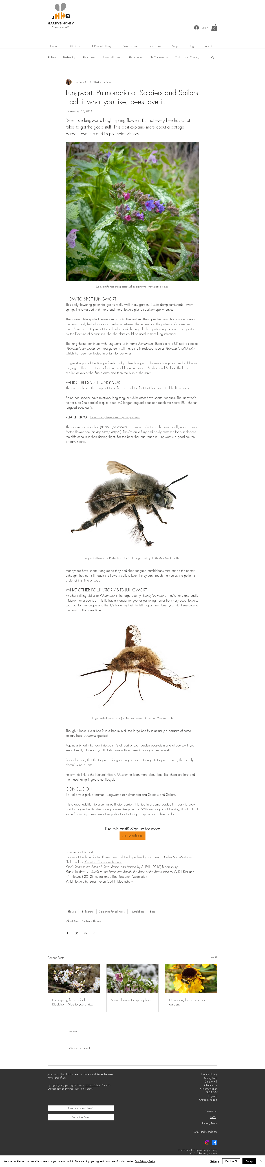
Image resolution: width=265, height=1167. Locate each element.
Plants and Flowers (111, 57)
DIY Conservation (159, 57)
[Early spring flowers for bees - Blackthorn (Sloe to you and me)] (74, 978)
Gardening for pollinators (112, 911)
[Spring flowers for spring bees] (133, 978)
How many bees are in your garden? (188, 1002)
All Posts (52, 57)
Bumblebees (137, 911)
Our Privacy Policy (145, 1161)
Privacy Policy (92, 1085)
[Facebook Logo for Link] (214, 1142)
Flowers (72, 911)
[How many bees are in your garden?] (191, 978)
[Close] (261, 1161)
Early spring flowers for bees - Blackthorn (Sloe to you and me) (72, 1002)
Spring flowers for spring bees (131, 1000)
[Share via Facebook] (67, 933)
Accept (249, 1161)
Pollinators (87, 911)
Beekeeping (69, 57)
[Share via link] (94, 933)
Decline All (231, 1161)
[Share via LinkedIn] (85, 933)
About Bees (89, 57)
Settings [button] (214, 1161)
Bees (152, 911)
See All (213, 957)
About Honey (135, 57)
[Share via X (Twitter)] (76, 933)
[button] (214, 27)
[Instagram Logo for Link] (207, 1142)
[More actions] (197, 82)
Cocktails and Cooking (187, 57)
